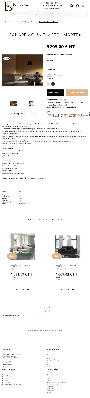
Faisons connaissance (53, 357)
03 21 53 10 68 (6, 362)
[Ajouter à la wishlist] (34, 113)
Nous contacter (51, 355)
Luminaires (50, 389)
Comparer (18, 113)
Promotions (50, 391)
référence (51, 100)
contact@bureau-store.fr (51, 8)
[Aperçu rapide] (26, 262)
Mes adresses (6, 383)
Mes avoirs (5, 381)
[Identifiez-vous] (83, 6)
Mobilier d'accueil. (52, 375)
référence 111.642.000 (18, 269)
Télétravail (50, 379)
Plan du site (50, 363)
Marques (49, 392)
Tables (49, 381)
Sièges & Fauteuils (52, 385)
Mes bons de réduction (9, 379)
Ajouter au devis (77, 93)
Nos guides (50, 365)
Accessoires (50, 387)
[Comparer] (22, 262)
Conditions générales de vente (56, 361)
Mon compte (5, 375)
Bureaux (49, 377)
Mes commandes (7, 377)
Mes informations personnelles (11, 385)
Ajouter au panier (55, 93)
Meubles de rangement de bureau (57, 383)
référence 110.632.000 (63, 269)
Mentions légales (52, 359)
